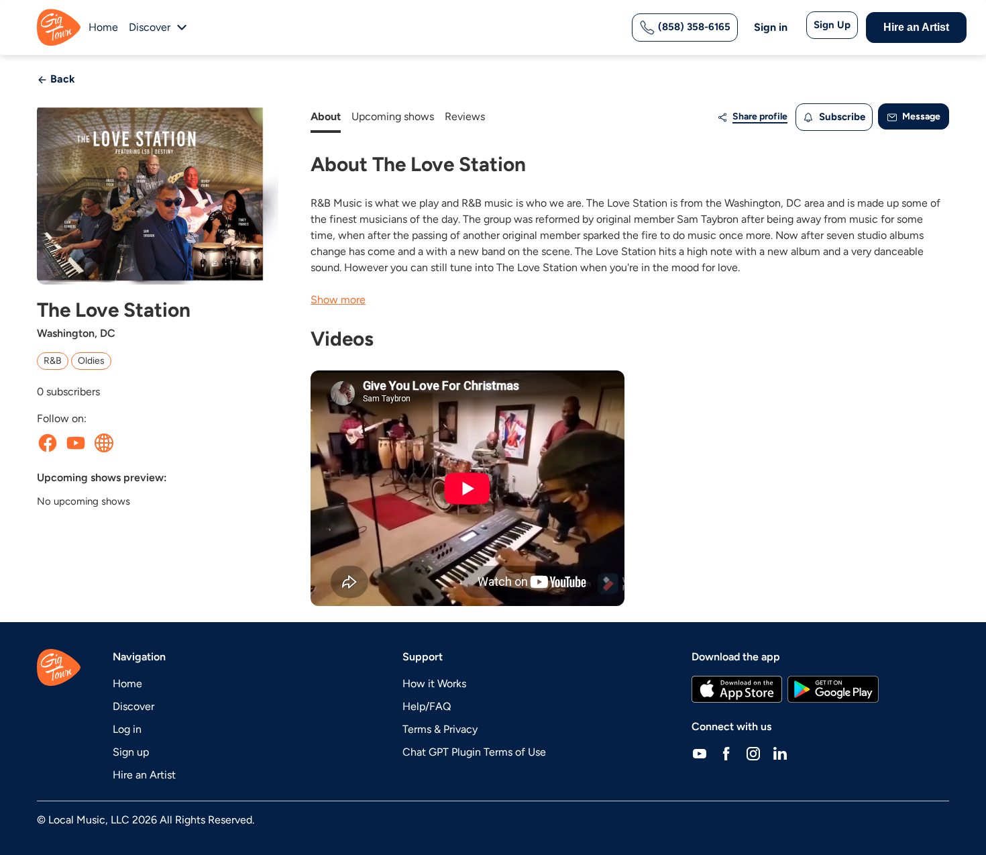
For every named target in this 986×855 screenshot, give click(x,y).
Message (920, 116)
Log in (127, 729)
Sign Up (832, 25)
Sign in (770, 27)
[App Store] (737, 689)
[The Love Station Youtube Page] (76, 443)
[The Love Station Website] (104, 443)
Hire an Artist (916, 27)
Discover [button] (149, 27)
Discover (133, 706)
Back (61, 78)
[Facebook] (726, 754)
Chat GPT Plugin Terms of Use (474, 752)
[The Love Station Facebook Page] (47, 443)
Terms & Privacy (440, 729)
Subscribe (840, 117)
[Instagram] (753, 754)
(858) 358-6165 (692, 27)
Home (103, 27)
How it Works (434, 683)
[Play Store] (833, 689)
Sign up (131, 752)
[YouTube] (699, 754)
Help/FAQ (426, 706)
